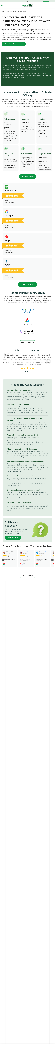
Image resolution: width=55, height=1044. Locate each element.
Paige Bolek (42, 551)
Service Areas (11, 11)
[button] (2, 559)
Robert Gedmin (9, 551)
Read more (25, 560)
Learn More (46, 1)
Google (7, 564)
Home (3, 11)
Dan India (25, 551)
